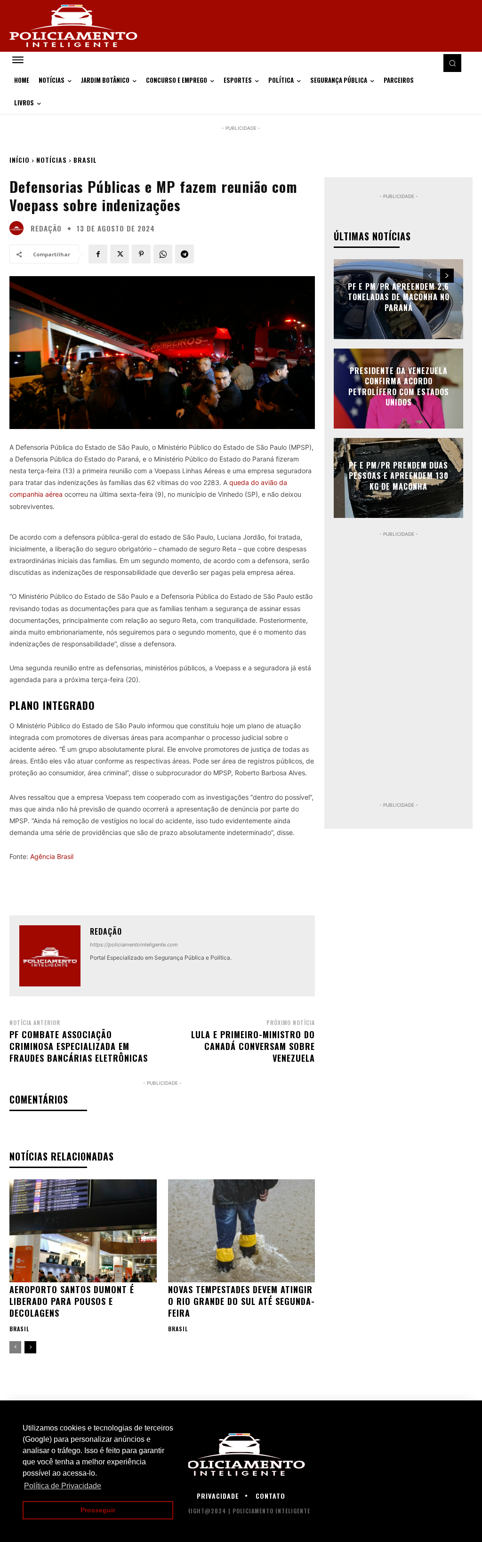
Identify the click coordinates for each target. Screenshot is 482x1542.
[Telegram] (184, 254)
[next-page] (30, 1347)
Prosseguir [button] (97, 1510)
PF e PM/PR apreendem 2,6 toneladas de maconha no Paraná (399, 297)
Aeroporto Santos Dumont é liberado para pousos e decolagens (71, 1301)
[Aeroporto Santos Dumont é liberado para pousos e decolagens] (83, 1230)
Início (19, 160)
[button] (452, 63)
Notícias (51, 160)
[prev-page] (15, 1347)
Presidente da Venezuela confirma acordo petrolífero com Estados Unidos (398, 386)
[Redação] (18, 228)
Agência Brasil (51, 856)
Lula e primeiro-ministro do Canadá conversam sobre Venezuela (253, 1046)
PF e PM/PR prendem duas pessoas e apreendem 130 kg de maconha (399, 476)
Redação (46, 228)
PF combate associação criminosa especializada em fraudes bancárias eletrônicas (78, 1046)
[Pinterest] (141, 254)
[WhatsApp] (162, 254)
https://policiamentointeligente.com (134, 944)
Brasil (85, 160)
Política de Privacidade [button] (62, 1486)
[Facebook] (97, 254)
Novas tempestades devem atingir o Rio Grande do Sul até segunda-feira (241, 1301)
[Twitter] (119, 254)
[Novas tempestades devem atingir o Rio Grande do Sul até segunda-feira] (241, 1230)
